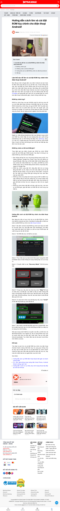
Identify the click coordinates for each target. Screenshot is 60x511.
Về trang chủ (33, 457)
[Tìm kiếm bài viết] (57, 5)
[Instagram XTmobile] (12, 473)
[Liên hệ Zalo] (56, 502)
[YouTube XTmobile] (7, 473)
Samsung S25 (48, 494)
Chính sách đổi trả (50, 450)
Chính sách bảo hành (51, 452)
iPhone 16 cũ (33, 495)
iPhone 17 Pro (34, 490)
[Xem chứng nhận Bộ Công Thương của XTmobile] (10, 483)
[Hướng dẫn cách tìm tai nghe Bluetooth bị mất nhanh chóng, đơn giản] (18, 411)
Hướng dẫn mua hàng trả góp (41, 467)
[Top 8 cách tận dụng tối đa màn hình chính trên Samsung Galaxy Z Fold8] (42, 425)
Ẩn (45, 59)
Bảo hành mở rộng (50, 444)
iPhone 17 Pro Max (21, 490)
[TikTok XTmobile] (9, 473)
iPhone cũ (5, 495)
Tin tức (7, 9)
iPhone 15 (47, 492)
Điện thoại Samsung (7, 494)
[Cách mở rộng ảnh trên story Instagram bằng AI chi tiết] (18, 425)
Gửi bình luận (41, 398)
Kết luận (17, 73)
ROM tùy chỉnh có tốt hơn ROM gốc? (24, 68)
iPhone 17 (47, 490)
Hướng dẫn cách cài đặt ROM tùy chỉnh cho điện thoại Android (31, 70)
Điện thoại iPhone (7, 490)
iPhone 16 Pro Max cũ (49, 495)
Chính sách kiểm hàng (51, 458)
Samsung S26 (34, 494)
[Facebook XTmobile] (4, 473)
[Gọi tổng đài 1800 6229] (1, 2)
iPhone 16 (5, 492)
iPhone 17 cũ (19, 495)
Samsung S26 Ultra (21, 494)
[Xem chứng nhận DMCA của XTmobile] (21, 483)
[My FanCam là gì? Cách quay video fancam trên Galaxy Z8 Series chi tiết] (30, 425)
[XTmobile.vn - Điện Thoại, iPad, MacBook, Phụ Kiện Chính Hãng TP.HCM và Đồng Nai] (29, 2)
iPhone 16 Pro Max (21, 492)
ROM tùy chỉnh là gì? (20, 66)
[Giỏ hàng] (58, 2)
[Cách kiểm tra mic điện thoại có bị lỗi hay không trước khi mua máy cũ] (42, 411)
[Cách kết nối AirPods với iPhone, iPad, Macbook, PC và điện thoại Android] (30, 411)
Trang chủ (3, 9)
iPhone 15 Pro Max (35, 492)
